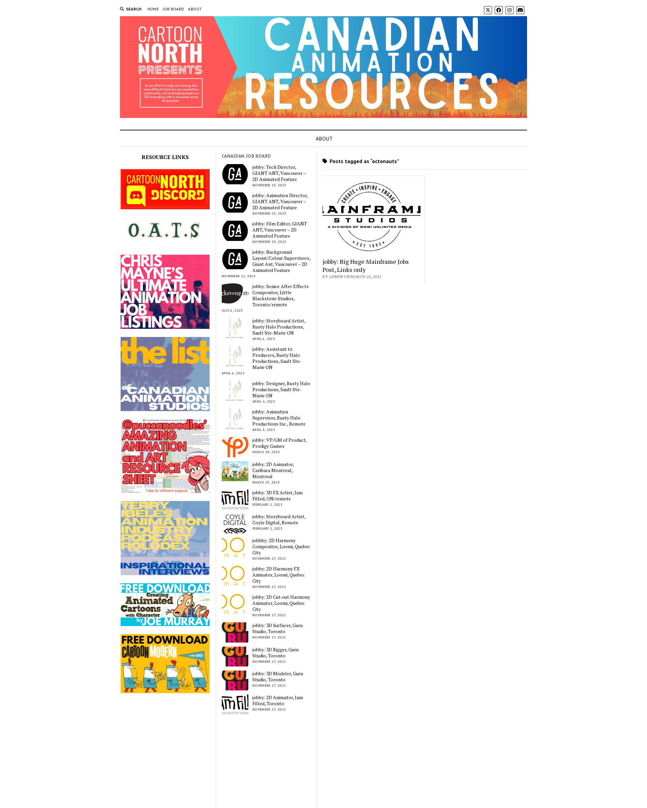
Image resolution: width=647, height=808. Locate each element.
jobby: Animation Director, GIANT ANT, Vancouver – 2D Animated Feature (280, 201)
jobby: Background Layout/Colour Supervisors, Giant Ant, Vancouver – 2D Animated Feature (281, 261)
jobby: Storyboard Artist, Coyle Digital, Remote (278, 520)
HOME (153, 8)
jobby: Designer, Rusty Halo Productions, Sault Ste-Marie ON (281, 389)
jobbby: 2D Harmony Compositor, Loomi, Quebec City (281, 546)
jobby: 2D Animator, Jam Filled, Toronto (277, 700)
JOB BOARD (173, 8)
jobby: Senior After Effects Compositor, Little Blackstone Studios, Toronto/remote (280, 295)
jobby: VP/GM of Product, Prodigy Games (279, 443)
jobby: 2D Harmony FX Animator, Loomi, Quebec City (278, 575)
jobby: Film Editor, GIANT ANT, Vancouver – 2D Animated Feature (279, 230)
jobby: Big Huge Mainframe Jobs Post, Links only (365, 265)
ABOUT (195, 8)
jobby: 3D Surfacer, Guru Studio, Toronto (277, 628)
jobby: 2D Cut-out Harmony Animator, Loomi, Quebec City (281, 603)
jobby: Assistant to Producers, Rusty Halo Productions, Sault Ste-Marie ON (277, 358)
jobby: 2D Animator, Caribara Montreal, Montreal (273, 470)
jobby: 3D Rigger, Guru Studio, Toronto (275, 653)
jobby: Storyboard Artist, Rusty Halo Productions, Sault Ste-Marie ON (278, 327)
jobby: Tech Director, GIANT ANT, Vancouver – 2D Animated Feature (279, 173)
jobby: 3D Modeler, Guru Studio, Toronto (277, 677)
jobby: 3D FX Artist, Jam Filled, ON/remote (277, 496)
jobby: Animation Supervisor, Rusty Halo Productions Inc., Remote (279, 418)
